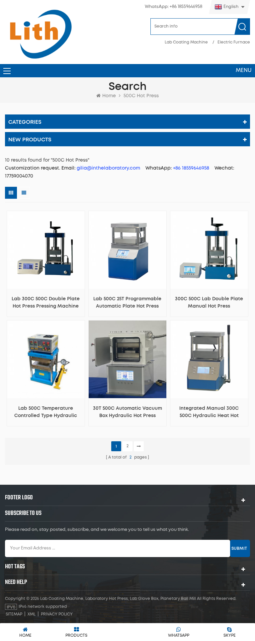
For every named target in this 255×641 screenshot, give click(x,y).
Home (109, 96)
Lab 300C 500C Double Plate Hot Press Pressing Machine (46, 303)
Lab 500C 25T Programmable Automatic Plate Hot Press (127, 303)
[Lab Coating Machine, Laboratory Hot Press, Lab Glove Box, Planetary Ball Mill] (40, 34)
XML (32, 614)
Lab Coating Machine (186, 42)
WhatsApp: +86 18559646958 (173, 7)
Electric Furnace (233, 42)
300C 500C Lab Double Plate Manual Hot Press (209, 303)
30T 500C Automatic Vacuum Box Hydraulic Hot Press (127, 412)
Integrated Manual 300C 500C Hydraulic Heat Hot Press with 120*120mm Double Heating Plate (209, 412)
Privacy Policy (57, 614)
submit (239, 548)
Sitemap (14, 614)
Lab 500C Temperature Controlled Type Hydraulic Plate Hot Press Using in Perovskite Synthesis (45, 412)
